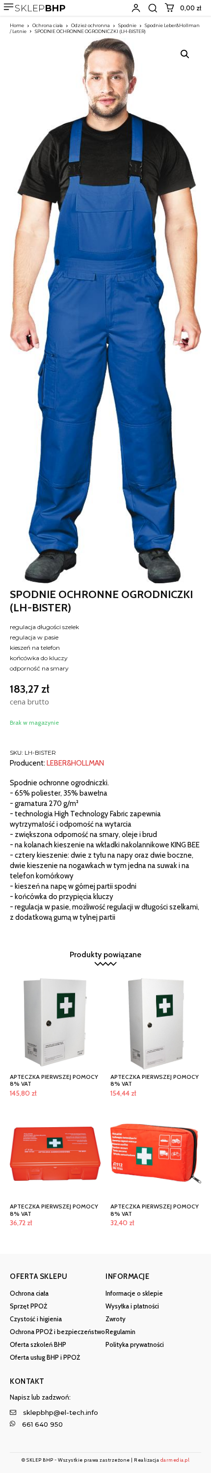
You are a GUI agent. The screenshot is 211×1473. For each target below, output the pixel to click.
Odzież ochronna (90, 25)
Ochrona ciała (47, 25)
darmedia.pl (175, 1460)
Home (17, 25)
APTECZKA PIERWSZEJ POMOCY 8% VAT (54, 1080)
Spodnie (127, 25)
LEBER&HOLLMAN (75, 763)
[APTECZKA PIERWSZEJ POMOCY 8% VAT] (55, 1024)
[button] (152, 8)
